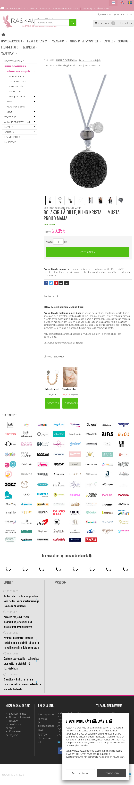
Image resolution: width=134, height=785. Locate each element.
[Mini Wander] (75, 505)
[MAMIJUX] (107, 495)
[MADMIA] (75, 495)
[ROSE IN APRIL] (56, 524)
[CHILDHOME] (91, 444)
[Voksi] (10, 541)
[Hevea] (26, 474)
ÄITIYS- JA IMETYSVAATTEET (84, 41)
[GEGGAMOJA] (91, 464)
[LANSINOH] (43, 485)
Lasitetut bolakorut (18, 81)
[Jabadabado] (91, 474)
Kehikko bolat (15, 91)
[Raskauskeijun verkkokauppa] (4, 35)
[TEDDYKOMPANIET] (107, 533)
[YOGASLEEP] (75, 540)
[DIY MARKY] (10, 456)
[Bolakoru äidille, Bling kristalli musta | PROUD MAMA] (88, 133)
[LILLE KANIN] (59, 486)
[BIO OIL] (123, 435)
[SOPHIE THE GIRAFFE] (59, 532)
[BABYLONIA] (43, 435)
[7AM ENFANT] (10, 426)
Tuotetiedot (51, 296)
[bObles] (10, 445)
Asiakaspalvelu (44, 714)
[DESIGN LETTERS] (121, 446)
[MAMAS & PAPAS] (91, 496)
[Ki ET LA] (10, 485)
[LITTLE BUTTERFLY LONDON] (91, 486)
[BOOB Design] (26, 445)
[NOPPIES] (26, 513)
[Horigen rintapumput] (59, 475)
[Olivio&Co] (59, 514)
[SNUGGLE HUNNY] (43, 532)
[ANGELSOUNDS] (75, 425)
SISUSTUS (123, 41)
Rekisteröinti (106, 14)
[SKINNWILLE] (10, 532)
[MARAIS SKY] (10, 505)
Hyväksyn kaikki (111, 773)
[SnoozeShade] (26, 532)
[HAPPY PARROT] (8, 477)
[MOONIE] (107, 504)
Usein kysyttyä (42, 732)
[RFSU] (43, 524)
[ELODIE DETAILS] (89, 457)
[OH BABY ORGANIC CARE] (43, 514)
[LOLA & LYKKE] (123, 485)
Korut (9, 111)
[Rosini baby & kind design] (75, 524)
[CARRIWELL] (75, 445)
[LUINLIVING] (26, 495)
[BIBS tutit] (107, 435)
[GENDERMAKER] (107, 465)
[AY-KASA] (91, 426)
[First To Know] (43, 466)
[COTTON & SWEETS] (107, 445)
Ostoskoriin (87, 252)
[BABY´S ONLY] (26, 436)
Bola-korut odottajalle (18, 71)
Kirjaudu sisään (124, 14)
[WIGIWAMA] (43, 540)
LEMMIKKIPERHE (9, 47)
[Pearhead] (107, 513)
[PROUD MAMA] (26, 523)
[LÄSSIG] (59, 496)
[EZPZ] (10, 466)
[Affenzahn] (43, 426)
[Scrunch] (91, 523)
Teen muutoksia (80, 773)
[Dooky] (43, 455)
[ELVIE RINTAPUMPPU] (107, 456)
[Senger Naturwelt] (123, 523)
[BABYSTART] (59, 436)
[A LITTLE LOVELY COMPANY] (26, 425)
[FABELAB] (26, 464)
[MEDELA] (43, 505)
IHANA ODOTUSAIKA (37, 41)
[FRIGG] (75, 465)
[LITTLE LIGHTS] (107, 485)
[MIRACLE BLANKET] (91, 505)
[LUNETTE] (43, 496)
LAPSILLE (108, 41)
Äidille (9, 101)
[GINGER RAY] (123, 466)
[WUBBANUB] (59, 540)
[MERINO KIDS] (59, 504)
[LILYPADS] (75, 487)
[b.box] (107, 426)
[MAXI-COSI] (26, 505)
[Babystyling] (75, 434)
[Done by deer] (26, 456)
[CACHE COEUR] (59, 446)
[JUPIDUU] (123, 476)
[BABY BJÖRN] (10, 434)
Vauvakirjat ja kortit (16, 106)
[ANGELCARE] (59, 427)
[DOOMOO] (59, 455)
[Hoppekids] (43, 474)
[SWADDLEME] (75, 532)
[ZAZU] (91, 541)
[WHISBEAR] (26, 540)
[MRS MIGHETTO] (123, 505)
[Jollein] (107, 476)
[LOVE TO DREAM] (8, 497)
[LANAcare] (24, 487)
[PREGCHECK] (10, 523)
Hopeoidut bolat (16, 76)
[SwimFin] (91, 532)
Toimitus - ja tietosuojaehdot (44, 722)
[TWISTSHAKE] (123, 531)
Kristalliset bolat (16, 86)
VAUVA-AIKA (58, 41)
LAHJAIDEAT (29, 47)
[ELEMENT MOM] (75, 456)
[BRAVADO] (43, 445)
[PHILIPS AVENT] (123, 514)
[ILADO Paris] (75, 474)
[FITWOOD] (59, 465)
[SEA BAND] (107, 522)
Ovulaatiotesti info (44, 740)
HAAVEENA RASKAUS (11, 41)
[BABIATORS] (123, 426)
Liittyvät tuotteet (54, 356)
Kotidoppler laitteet (16, 96)
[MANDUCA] (123, 495)
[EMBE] (123, 456)
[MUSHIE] (10, 513)
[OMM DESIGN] (75, 514)
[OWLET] (91, 513)
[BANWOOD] (91, 435)
